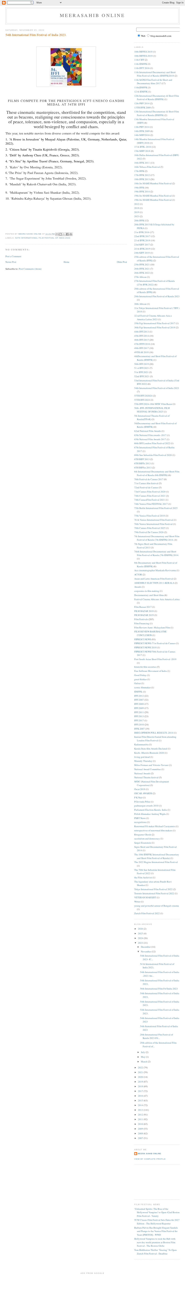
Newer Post (10, 262)
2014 (141, 1105)
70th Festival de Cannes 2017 (148, 479)
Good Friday (140, 675)
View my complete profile (150, 1159)
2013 (141, 1109)
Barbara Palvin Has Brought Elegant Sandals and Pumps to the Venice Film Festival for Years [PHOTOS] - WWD (156, 1231)
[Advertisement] (150, 1181)
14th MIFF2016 (142, 135)
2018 (136, 208)
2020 (141, 1077)
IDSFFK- (138, 691)
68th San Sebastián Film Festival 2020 (153, 455)
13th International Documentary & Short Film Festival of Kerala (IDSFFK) (156, 113)
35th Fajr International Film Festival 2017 (154, 323)
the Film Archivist (143, 877)
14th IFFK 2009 (142, 131)
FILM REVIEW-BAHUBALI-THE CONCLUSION (150, 633)
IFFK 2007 (139, 728)
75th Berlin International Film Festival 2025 (156, 508)
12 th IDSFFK (141, 91)
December (146, 946)
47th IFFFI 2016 (142, 344)
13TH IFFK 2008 (142, 107)
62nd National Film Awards (147, 431)
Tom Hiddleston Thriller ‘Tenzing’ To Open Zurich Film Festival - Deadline (155, 1251)
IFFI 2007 (139, 699)
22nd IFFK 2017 (142, 236)
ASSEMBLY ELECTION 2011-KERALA (154, 582)
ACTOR (138, 574)
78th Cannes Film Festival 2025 (149, 528)
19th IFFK (139, 187)
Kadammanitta (141, 744)
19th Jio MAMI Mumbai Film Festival (153, 195)
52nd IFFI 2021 (141, 376)
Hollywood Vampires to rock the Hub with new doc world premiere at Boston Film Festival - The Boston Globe (154, 1242)
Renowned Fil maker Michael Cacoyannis (154, 826)
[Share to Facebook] (67, 234)
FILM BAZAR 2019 (144, 615)
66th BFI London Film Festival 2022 (152, 443)
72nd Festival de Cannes (146, 487)
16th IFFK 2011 (142, 162)
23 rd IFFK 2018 (142, 240)
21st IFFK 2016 (141, 232)
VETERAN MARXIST (145, 897)
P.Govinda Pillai (142, 801)
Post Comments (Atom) (30, 268)
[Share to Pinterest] (71, 234)
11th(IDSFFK (140, 87)
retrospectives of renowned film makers (153, 830)
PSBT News (140, 818)
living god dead (142, 757)
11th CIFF (139, 59)
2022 (141, 1067)
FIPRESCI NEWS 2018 (145, 647)
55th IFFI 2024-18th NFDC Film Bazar (153, 404)
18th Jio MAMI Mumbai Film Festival (153, 183)
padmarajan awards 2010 (146, 805)
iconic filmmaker (142, 687)
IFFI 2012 (139, 695)
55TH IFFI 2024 (142, 399)
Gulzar (137, 683)
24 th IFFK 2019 (142, 248)
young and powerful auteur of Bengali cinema (156, 905)
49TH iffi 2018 (141, 352)
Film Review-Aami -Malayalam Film (152, 627)
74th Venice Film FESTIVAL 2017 (151, 504)
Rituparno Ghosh (142, 834)
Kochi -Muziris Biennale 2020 (149, 752)
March (144, 1061)
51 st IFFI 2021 (141, 368)
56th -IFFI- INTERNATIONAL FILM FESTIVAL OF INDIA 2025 (152, 409)
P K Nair (138, 797)
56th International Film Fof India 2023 (159, 988)
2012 (136, 204)
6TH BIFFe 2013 (142, 463)
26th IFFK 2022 (142, 272)
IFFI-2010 (139, 724)
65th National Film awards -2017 (150, 435)
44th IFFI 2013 (141, 331)
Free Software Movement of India (150, 671)
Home (66, 262)
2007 (141, 1138)
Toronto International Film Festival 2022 (154, 893)
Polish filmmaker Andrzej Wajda (150, 814)
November (146, 951)
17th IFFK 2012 (142, 175)
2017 (141, 1091)
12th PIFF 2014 (141, 103)
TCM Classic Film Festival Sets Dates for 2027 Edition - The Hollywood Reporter (157, 1221)
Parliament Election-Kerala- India (150, 809)
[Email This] (57, 234)
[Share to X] (64, 234)
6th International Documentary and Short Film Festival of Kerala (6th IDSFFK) (156, 473)
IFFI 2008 (139, 704)
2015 (141, 1100)
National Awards (142, 773)
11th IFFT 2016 (142, 68)
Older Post (122, 262)
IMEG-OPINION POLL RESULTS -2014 (153, 732)
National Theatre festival (146, 777)
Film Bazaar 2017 (143, 606)
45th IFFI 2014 (141, 335)
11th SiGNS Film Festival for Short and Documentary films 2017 (153, 81)
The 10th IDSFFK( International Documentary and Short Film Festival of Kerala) (156, 856)
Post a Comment (13, 256)
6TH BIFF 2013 (142, 459)
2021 (141, 1072)
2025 (141, 933)
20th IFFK (139, 220)
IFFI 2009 (139, 708)
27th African (140, 277)
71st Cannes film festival (146, 483)
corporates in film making (146, 591)
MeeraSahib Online (92, 15)
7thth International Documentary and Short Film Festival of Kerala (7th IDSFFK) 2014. (156, 553)
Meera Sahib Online (149, 1154)
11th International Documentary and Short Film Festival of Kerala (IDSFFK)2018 (155, 74)
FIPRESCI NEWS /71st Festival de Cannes (154, 643)
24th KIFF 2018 (142, 252)
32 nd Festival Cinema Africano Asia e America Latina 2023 (153, 317)
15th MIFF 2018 (142, 151)
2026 (141, 928)
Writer (137, 901)
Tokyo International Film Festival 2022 (153, 889)
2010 (141, 1124)
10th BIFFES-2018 (143, 55)
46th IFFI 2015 (141, 339)
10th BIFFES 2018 (143, 51)
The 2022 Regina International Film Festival (156, 862)
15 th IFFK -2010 (142, 146)
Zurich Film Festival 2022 (147, 913)
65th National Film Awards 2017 (150, 439)
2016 (141, 1095)
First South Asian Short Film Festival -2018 (155, 659)
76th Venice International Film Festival (153, 524)
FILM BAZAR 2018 (144, 611)
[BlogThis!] (60, 234)
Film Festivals (141, 619)
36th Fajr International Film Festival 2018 (154, 327)
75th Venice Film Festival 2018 (149, 515)
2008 (141, 1133)
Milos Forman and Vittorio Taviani (151, 765)
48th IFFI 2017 (141, 348)
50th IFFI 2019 (141, 364)
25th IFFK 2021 (142, 264)
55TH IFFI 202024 (143, 395)
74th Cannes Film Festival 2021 (149, 495)
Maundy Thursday (143, 761)
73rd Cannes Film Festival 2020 (149, 491)
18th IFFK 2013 (142, 179)
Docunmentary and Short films (149, 595)
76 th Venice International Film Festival (153, 519)
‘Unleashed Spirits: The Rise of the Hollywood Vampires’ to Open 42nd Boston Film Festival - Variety (157, 1212)
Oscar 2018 (139, 789)
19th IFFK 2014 (142, 191)
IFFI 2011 (139, 712)
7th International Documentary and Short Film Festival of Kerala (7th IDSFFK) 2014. (156, 538)
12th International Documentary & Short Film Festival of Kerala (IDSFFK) (156, 97)
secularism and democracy (147, 838)
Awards (137, 586)
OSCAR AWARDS (143, 793)
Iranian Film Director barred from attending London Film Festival (155, 738)
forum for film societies (145, 666)
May (143, 1056)
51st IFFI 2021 (141, 372)
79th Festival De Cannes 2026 (149, 532)
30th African (140, 304)
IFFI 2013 (139, 716)
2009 (141, 1128)
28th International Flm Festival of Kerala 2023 (157, 296)
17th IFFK (139, 171)
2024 (141, 938)
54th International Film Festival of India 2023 (42, 238)
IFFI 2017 (139, 720)
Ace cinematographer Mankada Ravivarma (155, 570)
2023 (136, 216)
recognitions (140, 822)
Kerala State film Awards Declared (150, 748)
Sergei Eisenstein (142, 842)
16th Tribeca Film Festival (147, 167)
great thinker (140, 679)
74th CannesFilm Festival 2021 (149, 499)
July (143, 1052)
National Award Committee (147, 769)
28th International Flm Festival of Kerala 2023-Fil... (156, 1036)
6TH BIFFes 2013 (143, 467)
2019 (136, 212)
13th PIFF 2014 (141, 127)
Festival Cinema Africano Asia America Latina (157, 599)
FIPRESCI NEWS (142, 639)
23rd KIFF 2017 (142, 244)
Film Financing (141, 623)
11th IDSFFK (140, 64)
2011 (141, 1119)
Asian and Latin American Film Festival (153, 578)
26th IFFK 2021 (142, 268)
